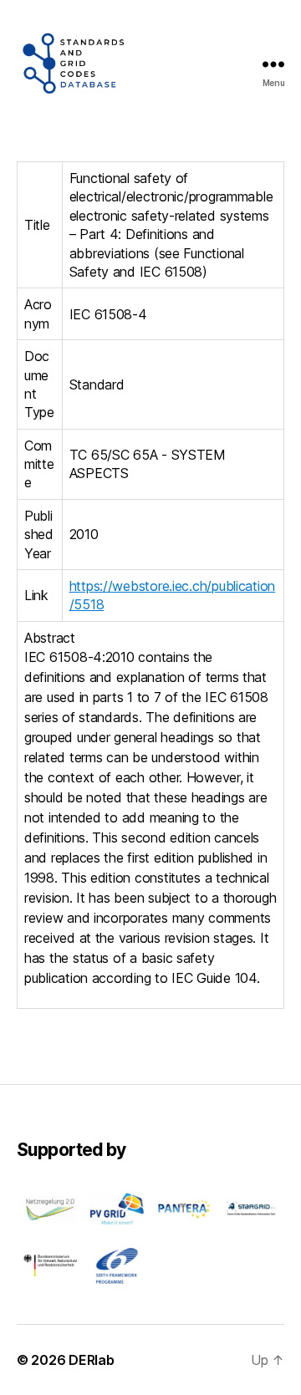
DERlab (91, 1360)
